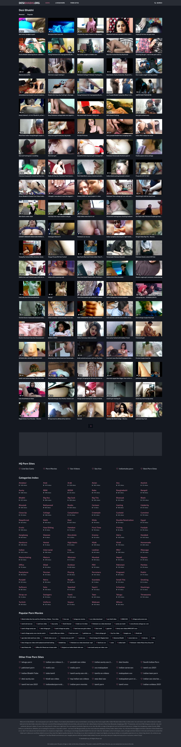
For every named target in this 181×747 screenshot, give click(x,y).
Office (22, 566)
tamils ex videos (101, 673)
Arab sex (145, 638)
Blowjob (23, 506)
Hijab (96, 543)
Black (145, 499)
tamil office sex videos (57, 633)
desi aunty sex (27, 679)
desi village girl (45, 628)
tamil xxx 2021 (149, 667)
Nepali (120, 558)
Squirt (95, 588)
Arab (72, 484)
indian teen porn (150, 673)
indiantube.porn (125, 468)
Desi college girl (101, 633)
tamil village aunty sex (29, 628)
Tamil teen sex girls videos (82, 628)
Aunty (23, 491)
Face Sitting (48, 528)
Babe (96, 491)
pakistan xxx (87, 633)
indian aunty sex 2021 (103, 662)
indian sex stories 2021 (152, 679)
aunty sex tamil (120, 624)
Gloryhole (72, 536)
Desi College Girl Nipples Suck (99, 638)
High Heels (72, 543)
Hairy (120, 536)
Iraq (71, 551)
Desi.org (29, 2)
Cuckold (120, 513)
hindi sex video (52, 679)
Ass (120, 484)
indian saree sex (125, 667)
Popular (30, 14)
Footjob (144, 528)
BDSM (71, 491)
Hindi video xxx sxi (50, 638)
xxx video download (96, 619)
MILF (120, 551)
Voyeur (71, 603)
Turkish (22, 603)
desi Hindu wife (26, 647)
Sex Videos (75, 468)
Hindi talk (139, 633)
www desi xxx (133, 638)
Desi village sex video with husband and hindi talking (38, 642)
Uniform (47, 603)
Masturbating (25, 558)
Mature (47, 558)
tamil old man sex (27, 624)
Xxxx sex (66, 619)
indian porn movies (78, 684)
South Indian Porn (151, 662)
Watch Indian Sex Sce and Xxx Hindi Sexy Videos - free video (40, 619)
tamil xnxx (123, 684)
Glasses (46, 536)
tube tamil (50, 673)
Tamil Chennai (67, 624)
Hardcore (23, 543)
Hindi (120, 543)
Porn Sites (74, 3)
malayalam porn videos (128, 679)
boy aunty (55, 624)
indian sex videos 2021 (55, 662)
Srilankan (120, 588)
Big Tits (96, 499)
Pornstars (96, 573)
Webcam (96, 603)
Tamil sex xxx (102, 642)
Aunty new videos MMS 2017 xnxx (127, 628)
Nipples (144, 558)
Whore (120, 603)
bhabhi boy (62, 642)
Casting (119, 506)
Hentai (46, 543)
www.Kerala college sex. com (139, 624)
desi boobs (123, 662)
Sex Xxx (97, 468)
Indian (23, 551)
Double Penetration (125, 521)
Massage (145, 551)
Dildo (95, 521)
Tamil (72, 595)
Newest (22, 14)
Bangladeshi (121, 491)
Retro (46, 581)
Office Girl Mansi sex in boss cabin (46, 647)
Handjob (145, 536)
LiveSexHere (60, 3)
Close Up (23, 513)
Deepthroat (24, 521)
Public (144, 573)
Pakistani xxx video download (101, 624)
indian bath (122, 642)
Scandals (96, 581)
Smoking (144, 581)
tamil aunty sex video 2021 (79, 673)
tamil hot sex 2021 (29, 684)
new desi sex (100, 679)
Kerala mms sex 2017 (67, 638)
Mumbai (95, 558)
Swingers (47, 595)
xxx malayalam (101, 667)
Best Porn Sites (150, 468)
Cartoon (95, 506)
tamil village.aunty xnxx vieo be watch (34, 633)
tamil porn (99, 684)
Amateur (23, 484)
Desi (72, 521)
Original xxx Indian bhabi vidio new (72, 647)
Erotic (23, 528)
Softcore (23, 588)
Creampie (96, 513)
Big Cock (72, 499)
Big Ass (47, 499)
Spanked (71, 588)
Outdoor (71, 566)
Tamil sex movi (73, 633)
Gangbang (23, 536)
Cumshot (145, 513)
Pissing (71, 573)
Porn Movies (51, 468)
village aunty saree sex (140, 619)
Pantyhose (23, 573)
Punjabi (22, 581)
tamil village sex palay (62, 628)
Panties (144, 566)
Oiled (47, 566)
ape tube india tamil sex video (31, 638)
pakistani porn (27, 667)
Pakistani (120, 566)
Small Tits (120, 581)
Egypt (144, 521)
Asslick (144, 484)
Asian (96, 484)
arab (112, 642)
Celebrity (145, 506)
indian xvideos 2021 (152, 684)
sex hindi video (111, 619)
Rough (71, 581)
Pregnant (120, 573)
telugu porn (26, 662)
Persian (46, 573)
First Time (96, 528)
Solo (47, 588)
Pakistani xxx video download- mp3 (82, 642)
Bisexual (120, 499)
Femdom (71, 528)
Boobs (72, 506)
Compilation (73, 513)
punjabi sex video (78, 662)
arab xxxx (82, 638)
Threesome (146, 595)
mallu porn (75, 667)
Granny (95, 536)
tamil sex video (42, 624)
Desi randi (99, 628)
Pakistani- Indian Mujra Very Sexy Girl (142, 642)
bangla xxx (127, 633)
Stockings (145, 588)
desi (154, 638)
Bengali (144, 491)
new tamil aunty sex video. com (97, 647)
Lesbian (95, 551)
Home (47, 3)
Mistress (72, 558)
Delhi (47, 521)
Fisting (119, 528)
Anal (47, 484)
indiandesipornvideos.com (55, 684)
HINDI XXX (124, 619)
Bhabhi (23, 499)
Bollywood (48, 506)
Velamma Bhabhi (119, 638)
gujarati (109, 628)
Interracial (48, 551)
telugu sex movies (79, 619)
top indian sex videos (79, 679)
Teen (96, 595)
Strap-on (23, 595)
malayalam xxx (125, 673)
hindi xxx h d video (82, 624)
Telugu (120, 595)
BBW (47, 491)
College (47, 513)
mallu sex (49, 667)
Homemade (146, 543)
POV (95, 566)
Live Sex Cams (27, 468)
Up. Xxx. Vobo (115, 633)
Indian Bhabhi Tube (29, 673)
